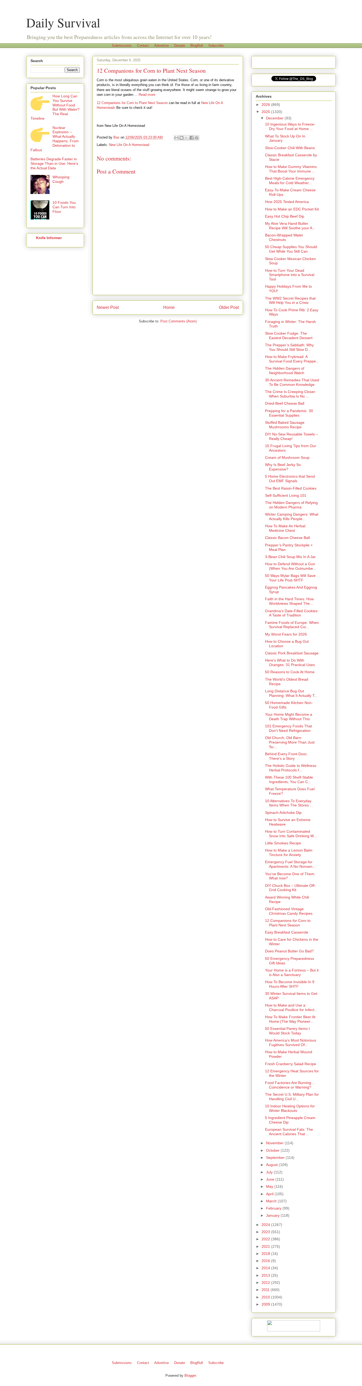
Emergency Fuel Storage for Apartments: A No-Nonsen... (290, 864)
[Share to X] (186, 137)
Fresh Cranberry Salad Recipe (290, 1064)
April (270, 1194)
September (276, 1157)
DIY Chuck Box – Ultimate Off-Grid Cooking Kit (290, 887)
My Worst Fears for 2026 (286, 634)
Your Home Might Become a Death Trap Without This (288, 716)
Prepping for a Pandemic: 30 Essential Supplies (289, 413)
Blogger (190, 1376)
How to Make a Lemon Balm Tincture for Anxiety (288, 852)
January (273, 1215)
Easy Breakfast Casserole (286, 932)
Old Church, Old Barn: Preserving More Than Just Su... (290, 742)
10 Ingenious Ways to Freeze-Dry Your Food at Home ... (290, 126)
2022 (266, 1239)
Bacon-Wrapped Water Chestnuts (284, 237)
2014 (266, 1268)
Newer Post (108, 307)
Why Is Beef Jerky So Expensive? (283, 467)
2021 (266, 1246)
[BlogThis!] (181, 137)
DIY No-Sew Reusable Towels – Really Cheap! (291, 436)
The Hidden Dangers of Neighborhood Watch (284, 370)
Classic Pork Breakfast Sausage (292, 653)
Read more (147, 95)
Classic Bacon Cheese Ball (287, 538)
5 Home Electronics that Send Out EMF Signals (290, 478)
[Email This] (176, 137)
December (275, 118)
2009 (266, 1304)
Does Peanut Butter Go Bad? (289, 951)
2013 (266, 1275)
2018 (266, 1253)
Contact (143, 46)
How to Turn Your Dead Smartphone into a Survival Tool (289, 275)
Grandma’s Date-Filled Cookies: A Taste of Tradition (292, 613)
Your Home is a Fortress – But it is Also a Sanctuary (292, 972)
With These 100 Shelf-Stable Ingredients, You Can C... (289, 779)
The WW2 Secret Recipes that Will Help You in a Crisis (290, 300)
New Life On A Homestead (129, 145)
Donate (179, 46)
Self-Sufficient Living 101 (285, 495)
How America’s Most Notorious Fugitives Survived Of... (290, 1042)
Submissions (122, 46)
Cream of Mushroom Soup (287, 457)
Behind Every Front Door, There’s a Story (286, 756)
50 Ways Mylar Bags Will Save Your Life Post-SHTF (290, 577)
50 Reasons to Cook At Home (290, 672)
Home (169, 307)
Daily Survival (63, 22)
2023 (266, 1232)
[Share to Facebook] (191, 137)
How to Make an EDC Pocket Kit (292, 209)
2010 (266, 1297)
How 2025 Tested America (287, 202)
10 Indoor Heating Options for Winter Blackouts (290, 1108)
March (272, 1201)
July (270, 1172)
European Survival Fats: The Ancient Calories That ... (289, 1131)
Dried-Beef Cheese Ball (284, 403)
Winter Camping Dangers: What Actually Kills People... (291, 516)
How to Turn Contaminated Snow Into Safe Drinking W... (291, 833)
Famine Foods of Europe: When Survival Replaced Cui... (292, 624)
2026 (266, 104)
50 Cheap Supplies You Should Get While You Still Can (291, 249)
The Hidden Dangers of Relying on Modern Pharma (291, 504)
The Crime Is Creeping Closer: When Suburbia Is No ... (290, 394)
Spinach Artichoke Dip (283, 812)
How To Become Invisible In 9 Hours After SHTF (289, 984)
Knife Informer (49, 238)
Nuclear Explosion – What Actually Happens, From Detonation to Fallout (54, 139)
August (272, 1165)
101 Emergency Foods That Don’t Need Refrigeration (288, 728)
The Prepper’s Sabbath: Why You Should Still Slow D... (289, 347)
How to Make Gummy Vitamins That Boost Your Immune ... (291, 169)
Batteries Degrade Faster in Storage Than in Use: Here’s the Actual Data (54, 163)
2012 (266, 1282)
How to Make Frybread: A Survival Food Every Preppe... (292, 359)
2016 (266, 1261)
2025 (266, 112)
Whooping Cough (60, 179)
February (274, 1208)
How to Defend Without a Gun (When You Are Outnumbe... (290, 566)
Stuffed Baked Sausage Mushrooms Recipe (284, 424)
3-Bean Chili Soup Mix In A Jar (290, 557)
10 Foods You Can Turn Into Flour (64, 207)
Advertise (161, 46)
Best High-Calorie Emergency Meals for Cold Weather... (290, 180)
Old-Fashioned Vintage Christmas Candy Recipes (288, 911)
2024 (266, 1225)
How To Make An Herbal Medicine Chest (285, 528)
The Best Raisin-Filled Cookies (290, 488)
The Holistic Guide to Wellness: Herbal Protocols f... (291, 767)
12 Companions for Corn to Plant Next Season (132, 103)
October (273, 1150)
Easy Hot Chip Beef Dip (284, 216)
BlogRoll (196, 46)
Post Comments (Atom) (178, 321)
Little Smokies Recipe (283, 843)
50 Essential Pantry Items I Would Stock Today (287, 1030)
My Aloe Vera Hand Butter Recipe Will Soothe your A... (290, 225)
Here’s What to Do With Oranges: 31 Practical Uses (290, 662)
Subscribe (216, 46)
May (270, 1186)
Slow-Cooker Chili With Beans (290, 148)
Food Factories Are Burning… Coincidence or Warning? (290, 1085)
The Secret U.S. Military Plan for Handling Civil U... (292, 1096)
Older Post (229, 307)
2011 (266, 1290)
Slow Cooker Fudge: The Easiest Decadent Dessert (288, 335)
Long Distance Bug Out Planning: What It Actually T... (291, 693)
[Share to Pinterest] (196, 137)
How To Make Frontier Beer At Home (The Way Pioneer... (290, 1019)
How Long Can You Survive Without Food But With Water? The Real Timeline (55, 107)
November (275, 1143)
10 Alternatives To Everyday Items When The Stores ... (289, 803)
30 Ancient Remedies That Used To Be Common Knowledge (292, 382)
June (270, 1179)
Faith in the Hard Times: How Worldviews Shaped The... (289, 601)
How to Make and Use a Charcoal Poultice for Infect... (291, 1007)
